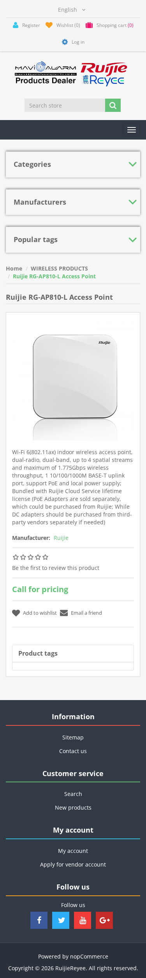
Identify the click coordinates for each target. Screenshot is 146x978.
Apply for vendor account (73, 864)
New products (73, 807)
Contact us (73, 751)
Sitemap (73, 737)
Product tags (38, 653)
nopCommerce (89, 956)
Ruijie (61, 537)
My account (73, 850)
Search (73, 794)
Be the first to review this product (55, 567)
